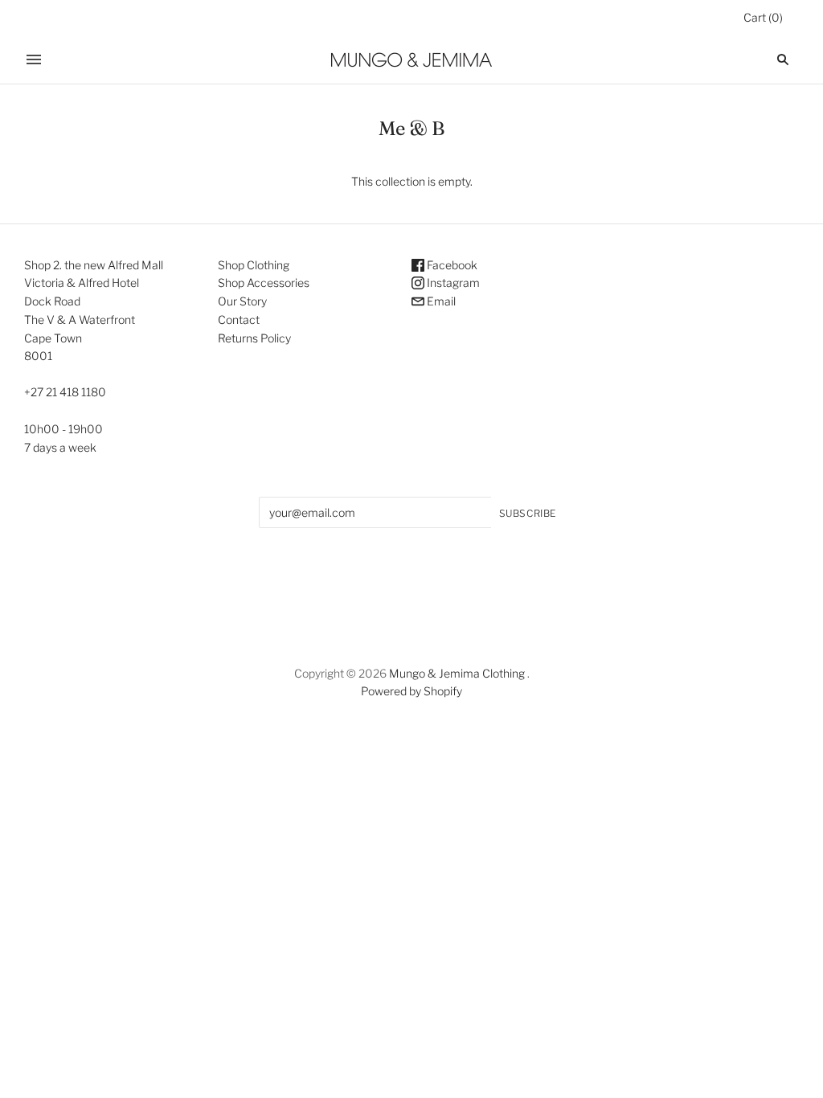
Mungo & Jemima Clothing (457, 673)
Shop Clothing (253, 265)
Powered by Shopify (411, 691)
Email (440, 301)
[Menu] (33, 59)
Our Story (242, 301)
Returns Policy (254, 338)
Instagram (452, 282)
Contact (239, 319)
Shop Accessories (263, 282)
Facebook (450, 265)
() (763, 17)
